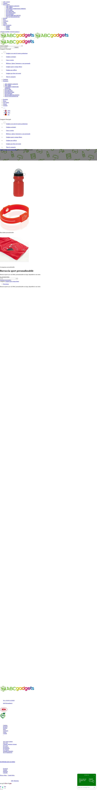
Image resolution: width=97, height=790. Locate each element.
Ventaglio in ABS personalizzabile (10, 522)
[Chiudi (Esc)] (5, 788)
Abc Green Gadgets (8, 741)
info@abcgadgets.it (14, 31)
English (8, 26)
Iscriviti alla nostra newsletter (7, 761)
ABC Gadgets (6, 2)
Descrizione (6, 284)
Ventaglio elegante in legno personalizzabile (12, 560)
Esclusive (5, 726)
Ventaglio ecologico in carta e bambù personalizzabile (15, 329)
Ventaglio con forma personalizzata (10, 367)
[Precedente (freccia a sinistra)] (0, 789)
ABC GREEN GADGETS (12, 6)
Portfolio (5, 18)
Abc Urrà (5, 743)
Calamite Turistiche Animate (10, 744)
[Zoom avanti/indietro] (0, 788)
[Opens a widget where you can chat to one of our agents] (86, 781)
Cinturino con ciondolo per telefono (10, 444)
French (7, 27)
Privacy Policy (3, 775)
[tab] (50, 284)
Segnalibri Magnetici (8, 751)
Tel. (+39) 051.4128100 (8, 700)
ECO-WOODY (10, 14)
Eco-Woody (6, 749)
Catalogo (5, 3)
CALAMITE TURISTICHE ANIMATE (16, 8)
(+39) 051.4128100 (4, 31)
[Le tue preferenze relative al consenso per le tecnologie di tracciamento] (2, 787)
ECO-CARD (9, 10)
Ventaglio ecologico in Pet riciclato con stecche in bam (16, 483)
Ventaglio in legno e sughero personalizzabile (13, 406)
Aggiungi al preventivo (5, 280)
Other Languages (7, 25)
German (8, 29)
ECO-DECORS (10, 11)
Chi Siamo (5, 21)
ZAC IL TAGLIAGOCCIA (13, 17)
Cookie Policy (11, 775)
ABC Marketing (15, 780)
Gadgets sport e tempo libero (10, 149)
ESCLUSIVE (6, 4)
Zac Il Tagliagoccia (7, 752)
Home (1, 149)
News (4, 19)
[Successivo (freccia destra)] (2, 789)
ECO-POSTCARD (10, 12)
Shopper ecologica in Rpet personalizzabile (12, 676)
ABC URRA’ (9, 7)
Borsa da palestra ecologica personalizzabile (12, 599)
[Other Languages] (4, 107)
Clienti (4, 22)
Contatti (5, 23)
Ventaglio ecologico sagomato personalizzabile (13, 638)
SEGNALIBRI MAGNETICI (13, 15)
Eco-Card (5, 745)
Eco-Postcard (6, 748)
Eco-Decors (6, 747)
